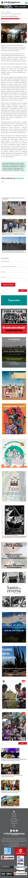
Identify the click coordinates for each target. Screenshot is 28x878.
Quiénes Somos (14, 823)
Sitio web (3, 271)
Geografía (7, 12)
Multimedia (14, 815)
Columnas (14, 816)
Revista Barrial (14, 821)
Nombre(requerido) (5, 261)
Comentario (3, 277)
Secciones (14, 813)
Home (2, 12)
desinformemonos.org (14, 836)
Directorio (14, 825)
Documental (14, 818)
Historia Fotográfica (14, 820)
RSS (14, 827)
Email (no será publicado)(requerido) (9, 266)
